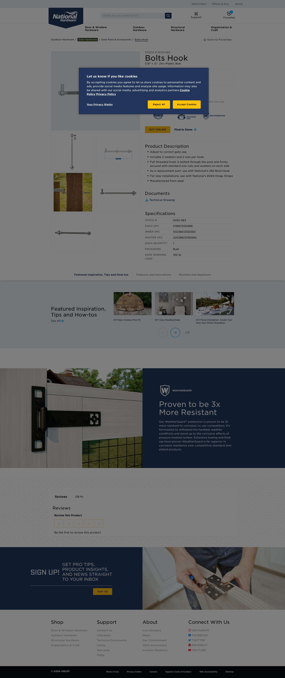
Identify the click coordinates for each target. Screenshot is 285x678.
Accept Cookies (186, 104)
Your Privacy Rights (100, 104)
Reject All (159, 104)
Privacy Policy (106, 94)
